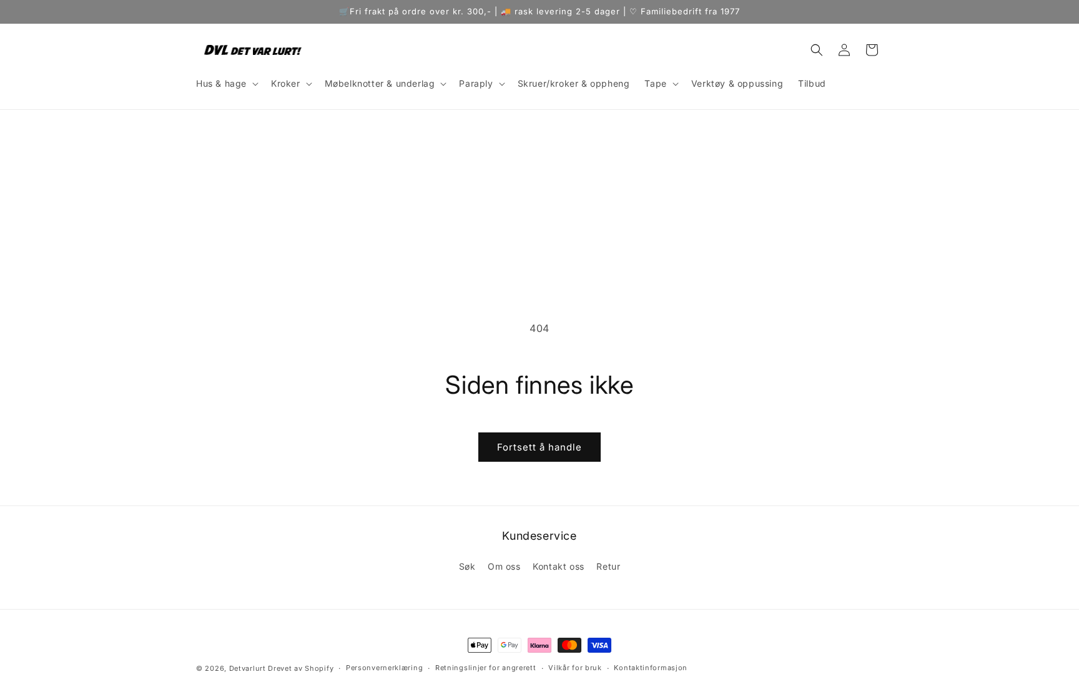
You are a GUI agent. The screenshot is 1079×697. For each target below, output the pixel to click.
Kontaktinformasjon (650, 667)
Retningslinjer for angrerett (485, 667)
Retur (608, 566)
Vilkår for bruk (575, 667)
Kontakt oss (558, 566)
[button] (226, 84)
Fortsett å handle (539, 447)
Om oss (504, 566)
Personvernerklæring (384, 667)
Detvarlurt (247, 668)
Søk (467, 566)
